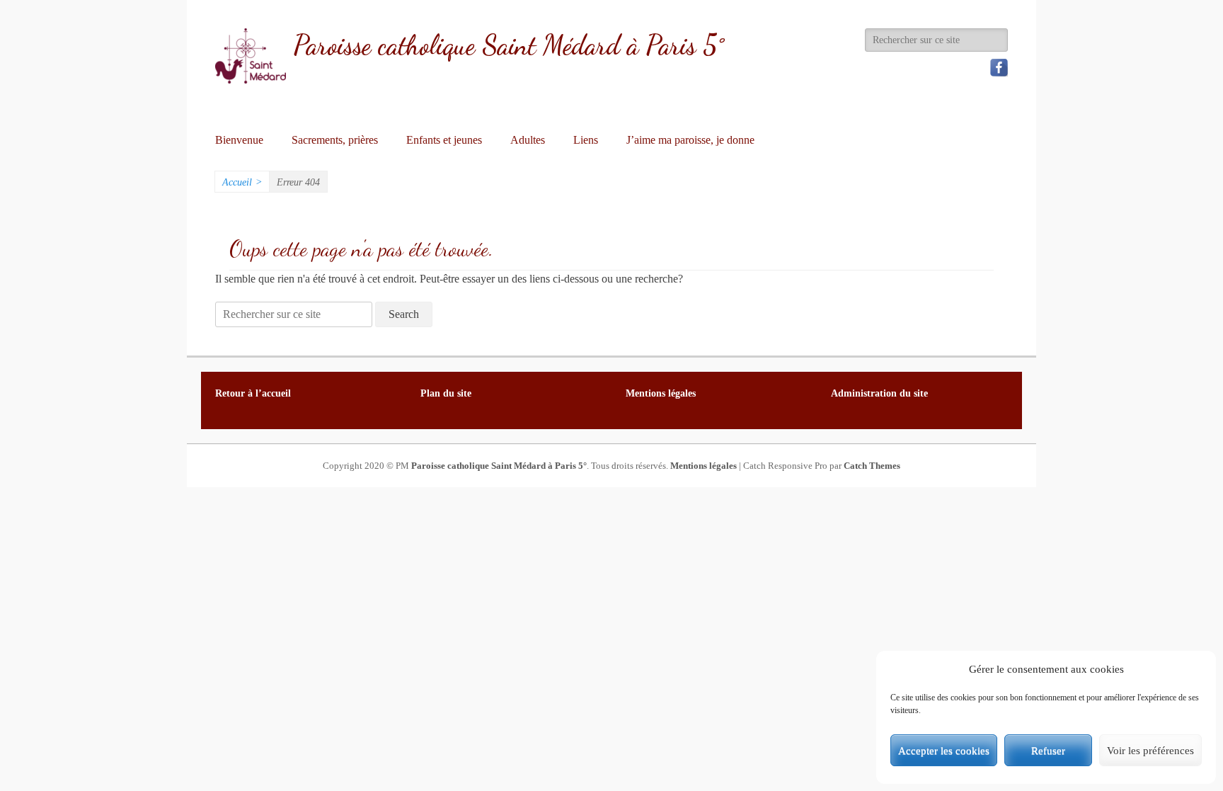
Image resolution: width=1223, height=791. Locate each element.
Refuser (1048, 750)
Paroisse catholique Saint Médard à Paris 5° (508, 45)
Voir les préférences (1150, 750)
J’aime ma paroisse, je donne (690, 140)
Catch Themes (872, 465)
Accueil (242, 182)
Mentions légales (703, 465)
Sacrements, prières (335, 140)
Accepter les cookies (943, 750)
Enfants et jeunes (444, 140)
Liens (585, 140)
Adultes (527, 140)
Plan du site (445, 393)
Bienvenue (239, 140)
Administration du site (879, 393)
